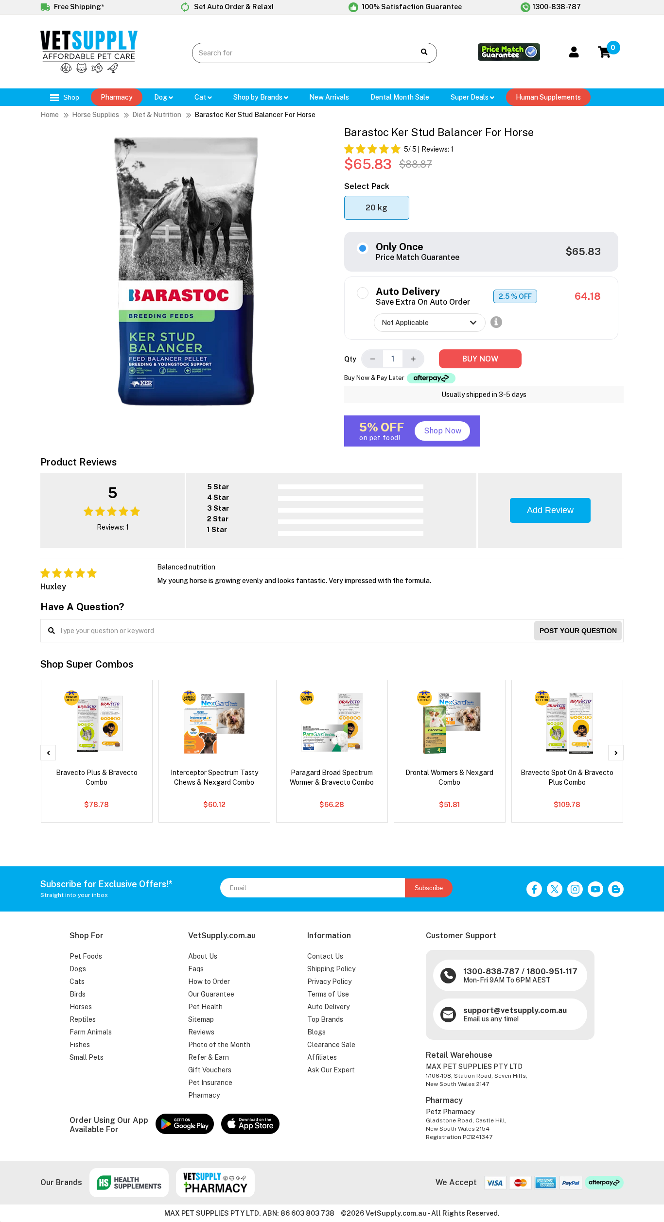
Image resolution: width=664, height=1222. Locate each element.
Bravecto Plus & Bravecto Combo (97, 777)
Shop (70, 97)
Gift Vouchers (209, 1070)
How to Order (209, 981)
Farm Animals (91, 1032)
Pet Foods (86, 956)
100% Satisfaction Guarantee (411, 7)
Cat (201, 97)
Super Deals (470, 97)
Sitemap (201, 1019)
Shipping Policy (331, 969)
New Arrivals (329, 97)
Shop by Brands (258, 97)
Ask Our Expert (331, 1070)
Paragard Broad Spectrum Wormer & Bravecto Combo (332, 777)
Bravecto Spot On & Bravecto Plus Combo (567, 777)
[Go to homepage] (89, 70)
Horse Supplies (95, 115)
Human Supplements (548, 97)
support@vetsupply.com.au (515, 1010)
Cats (77, 981)
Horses (81, 1007)
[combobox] (296, 53)
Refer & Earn (208, 1057)
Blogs (316, 1032)
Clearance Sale (331, 1045)
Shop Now (442, 430)
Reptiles (83, 1019)
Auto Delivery (328, 1007)
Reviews (201, 1032)
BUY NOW (480, 358)
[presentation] (48, 752)
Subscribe (429, 888)
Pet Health (205, 1007)
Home (49, 115)
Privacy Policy (329, 981)
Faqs (196, 969)
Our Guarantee (211, 994)
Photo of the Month (219, 1045)
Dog (161, 97)
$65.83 (583, 252)
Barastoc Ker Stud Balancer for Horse (254, 115)
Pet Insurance (210, 1082)
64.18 (588, 296)
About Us (202, 956)
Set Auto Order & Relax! (233, 7)
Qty (350, 359)
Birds (78, 994)
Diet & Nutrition (156, 115)
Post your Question (578, 631)
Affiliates (322, 1057)
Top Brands (325, 1019)
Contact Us (325, 956)
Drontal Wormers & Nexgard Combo (449, 777)
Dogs (78, 969)
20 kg (376, 207)
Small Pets (87, 1057)
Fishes (80, 1045)
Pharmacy (117, 97)
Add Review (550, 510)
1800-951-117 (551, 971)
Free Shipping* (78, 7)
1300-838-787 (557, 7)
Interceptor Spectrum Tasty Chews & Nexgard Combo (214, 777)
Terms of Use (328, 994)
